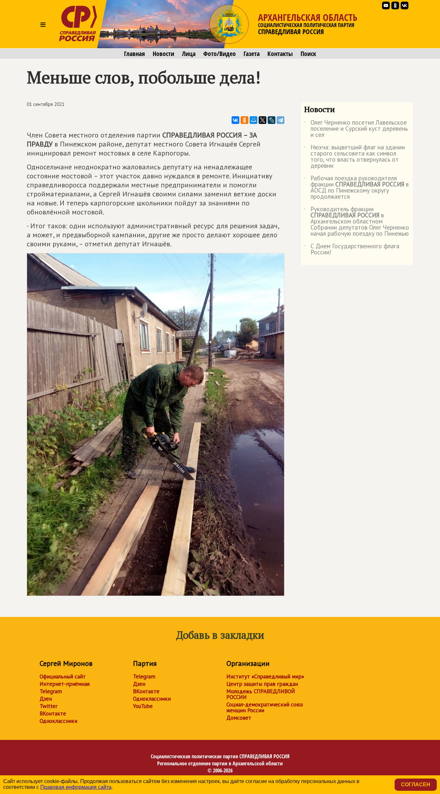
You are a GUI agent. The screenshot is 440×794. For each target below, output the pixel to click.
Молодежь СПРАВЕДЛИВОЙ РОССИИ (260, 694)
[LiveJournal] (271, 120)
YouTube (143, 706)
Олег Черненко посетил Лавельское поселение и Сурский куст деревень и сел (356, 128)
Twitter (48, 706)
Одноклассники (58, 721)
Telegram (51, 691)
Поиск (308, 53)
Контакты (280, 53)
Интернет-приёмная (65, 684)
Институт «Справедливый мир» (265, 676)
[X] (262, 120)
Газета (252, 53)
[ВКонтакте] (235, 120)
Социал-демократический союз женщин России (264, 707)
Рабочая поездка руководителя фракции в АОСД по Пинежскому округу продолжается (356, 187)
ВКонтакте (53, 713)
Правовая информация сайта (75, 787)
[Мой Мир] (253, 120)
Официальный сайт (63, 676)
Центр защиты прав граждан (262, 684)
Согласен (415, 784)
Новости (163, 53)
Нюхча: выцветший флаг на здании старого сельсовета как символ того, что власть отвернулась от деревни (354, 156)
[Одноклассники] (244, 120)
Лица (189, 53)
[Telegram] (280, 120)
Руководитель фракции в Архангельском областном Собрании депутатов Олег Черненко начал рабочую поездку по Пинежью (356, 221)
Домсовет (238, 718)
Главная (134, 53)
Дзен (46, 699)
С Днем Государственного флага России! (351, 249)
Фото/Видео (219, 53)
